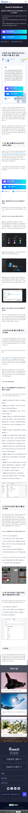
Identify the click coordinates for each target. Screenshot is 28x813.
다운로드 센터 (13, 759)
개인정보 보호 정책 (7, 807)
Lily (6, 59)
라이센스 (13, 807)
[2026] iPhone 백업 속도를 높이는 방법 (11, 690)
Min (21, 59)
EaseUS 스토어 (13, 767)
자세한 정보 (11, 811)
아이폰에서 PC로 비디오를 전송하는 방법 (12, 735)
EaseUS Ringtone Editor (7, 357)
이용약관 (18, 807)
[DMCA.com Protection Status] (16, 805)
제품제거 (22, 807)
